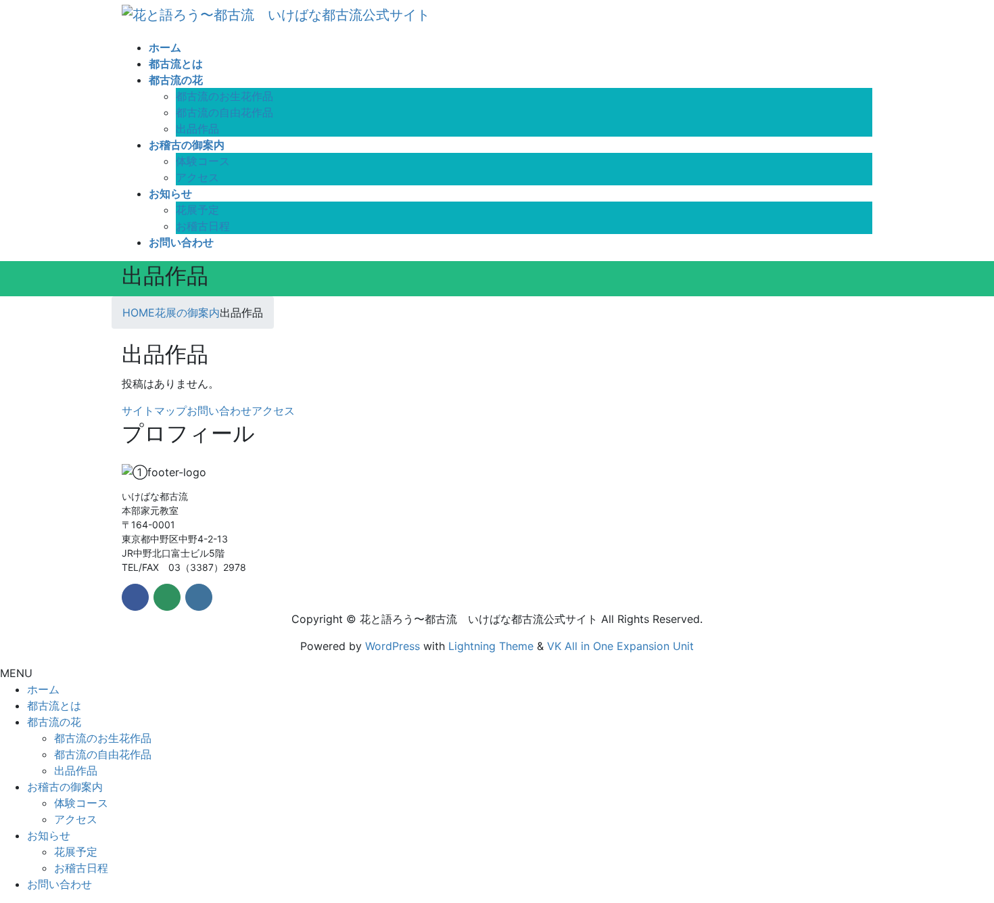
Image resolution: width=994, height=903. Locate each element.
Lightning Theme (491, 646)
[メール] (167, 597)
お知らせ (48, 835)
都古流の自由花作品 (224, 112)
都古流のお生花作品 (224, 96)
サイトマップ (154, 410)
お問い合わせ (219, 410)
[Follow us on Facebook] (135, 597)
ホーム (43, 689)
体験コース (203, 161)
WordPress (392, 646)
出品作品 (197, 128)
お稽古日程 (203, 226)
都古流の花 (54, 721)
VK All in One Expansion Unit (620, 646)
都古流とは (54, 705)
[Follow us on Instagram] (198, 597)
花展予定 (197, 209)
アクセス (197, 177)
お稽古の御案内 (65, 786)
